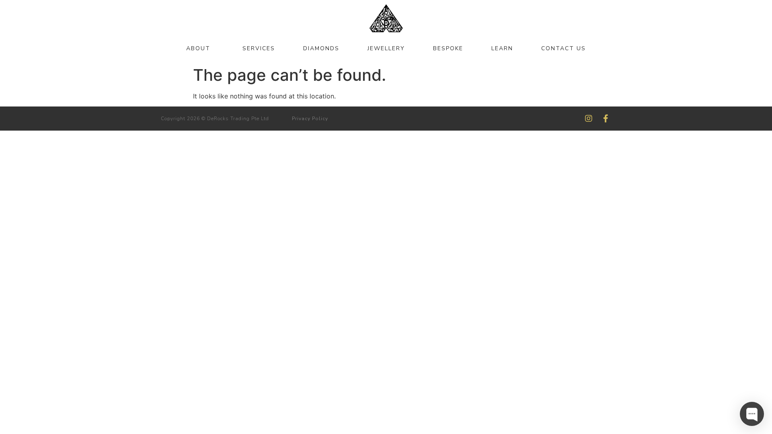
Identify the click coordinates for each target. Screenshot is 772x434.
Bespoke (448, 48)
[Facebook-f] (606, 119)
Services (258, 48)
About (198, 48)
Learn (502, 48)
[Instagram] (589, 119)
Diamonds (321, 48)
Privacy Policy (310, 118)
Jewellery (386, 48)
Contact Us (563, 48)
